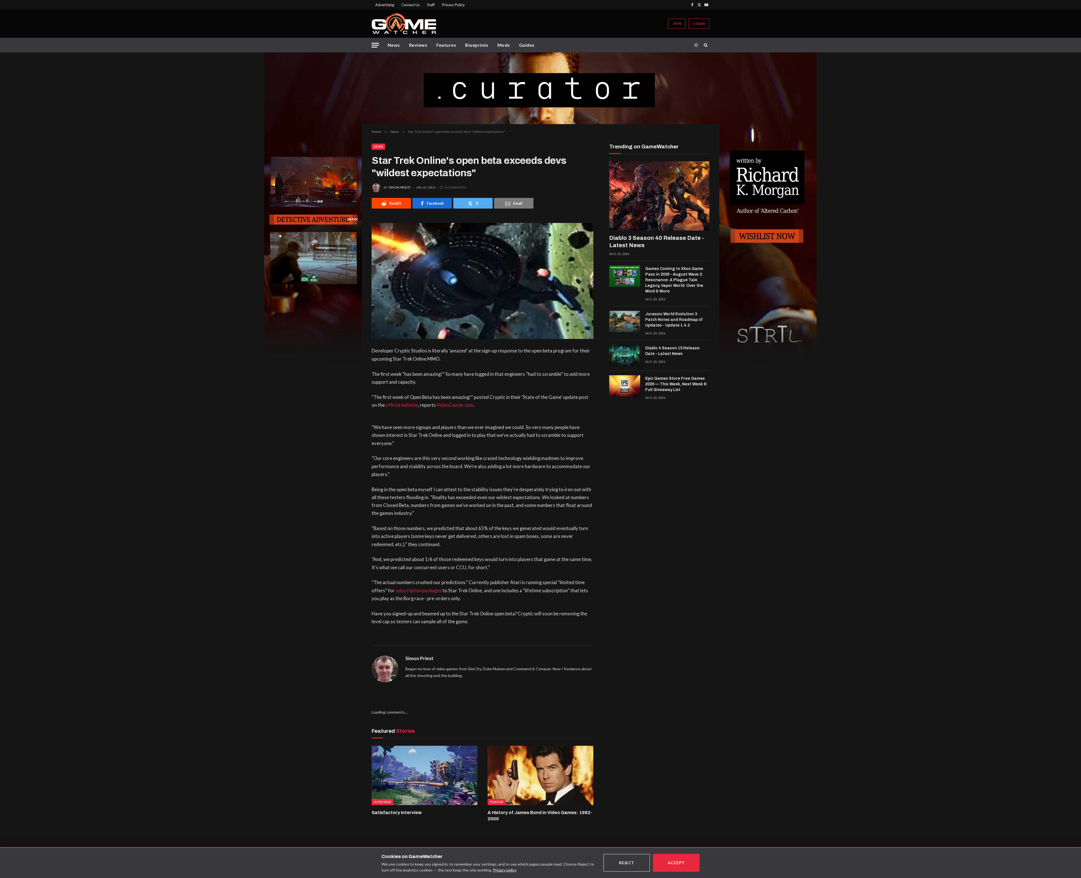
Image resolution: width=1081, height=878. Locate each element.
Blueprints (476, 45)
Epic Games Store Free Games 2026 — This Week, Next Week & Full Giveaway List (676, 384)
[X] (352, 260)
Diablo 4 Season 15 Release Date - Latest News (672, 351)
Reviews (418, 45)
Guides (527, 45)
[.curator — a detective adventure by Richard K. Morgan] (540, 88)
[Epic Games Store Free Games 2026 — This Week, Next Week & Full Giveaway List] (624, 386)
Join (677, 23)
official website (402, 405)
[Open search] (706, 45)
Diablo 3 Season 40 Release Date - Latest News (656, 241)
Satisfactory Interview (397, 812)
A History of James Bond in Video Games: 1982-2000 (540, 815)
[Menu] (375, 45)
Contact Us (410, 5)
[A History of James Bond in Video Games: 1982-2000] (540, 775)
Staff (431, 5)
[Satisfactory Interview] (424, 775)
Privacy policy (505, 870)
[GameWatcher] (404, 23)
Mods (503, 45)
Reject (626, 862)
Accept (676, 862)
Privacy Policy (453, 5)
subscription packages (419, 590)
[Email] (352, 273)
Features (446, 45)
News (394, 45)
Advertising (384, 5)
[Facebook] (352, 248)
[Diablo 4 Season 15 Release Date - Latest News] (624, 355)
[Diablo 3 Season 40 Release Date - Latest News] (659, 196)
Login (699, 23)
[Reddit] (352, 235)
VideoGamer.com (455, 405)
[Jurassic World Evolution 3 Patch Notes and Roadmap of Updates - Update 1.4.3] (624, 321)
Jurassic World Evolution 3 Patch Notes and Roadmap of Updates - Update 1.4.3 (673, 319)
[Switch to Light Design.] (696, 45)
